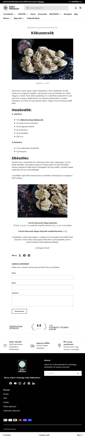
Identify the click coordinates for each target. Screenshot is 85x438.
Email (14, 283)
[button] (80, 8)
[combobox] (46, 8)
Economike (42, 14)
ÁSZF (5, 398)
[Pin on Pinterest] (29, 255)
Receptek (68, 14)
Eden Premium (12, 429)
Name (14, 273)
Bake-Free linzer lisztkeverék (32, 120)
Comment (15, 293)
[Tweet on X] (20, 255)
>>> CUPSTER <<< (75, 2)
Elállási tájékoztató (9, 406)
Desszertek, (31, 28)
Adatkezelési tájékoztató (11, 410)
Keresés (5, 394)
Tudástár (6, 402)
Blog (76, 14)
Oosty (33, 14)
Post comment (19, 311)
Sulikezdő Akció (33, 18)
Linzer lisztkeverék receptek (47, 28)
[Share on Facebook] (24, 255)
